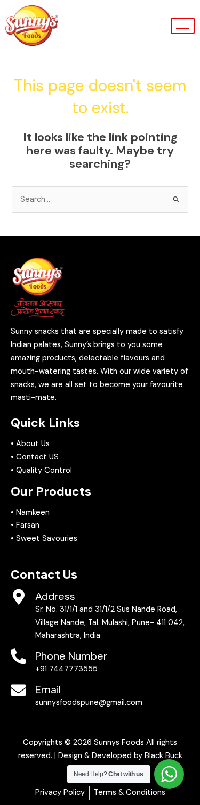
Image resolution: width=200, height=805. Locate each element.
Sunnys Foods (119, 742)
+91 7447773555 (66, 669)
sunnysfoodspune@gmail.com (88, 702)
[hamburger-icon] (183, 26)
